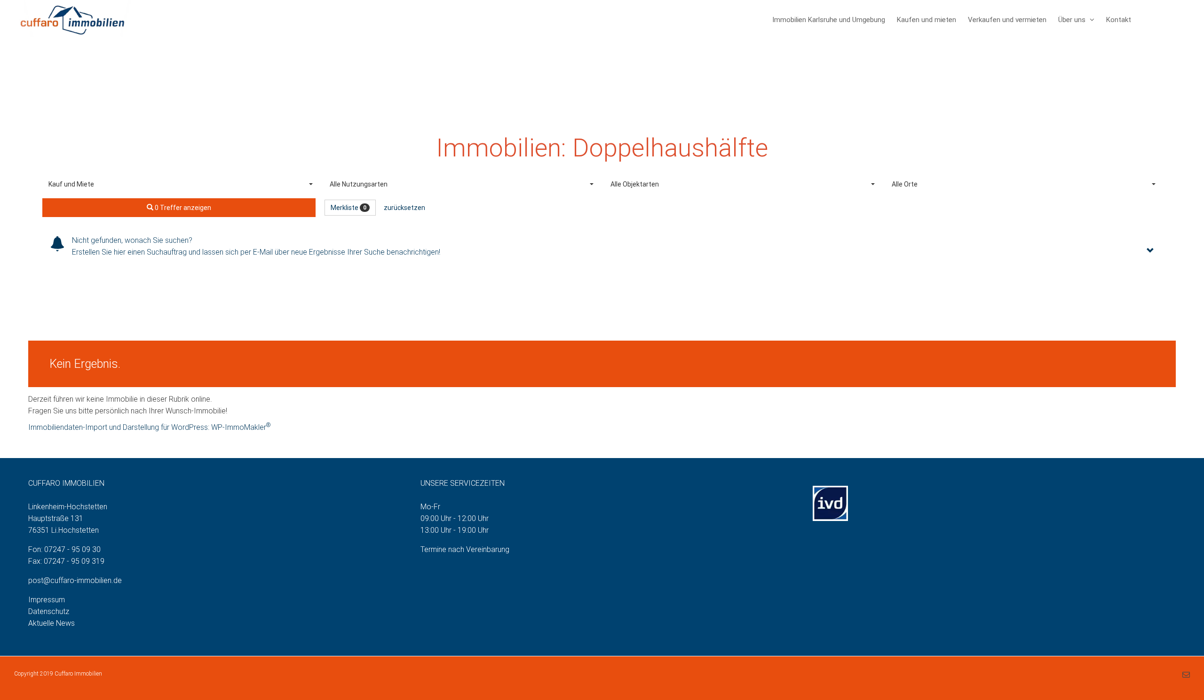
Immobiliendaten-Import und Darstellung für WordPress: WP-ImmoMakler (149, 427)
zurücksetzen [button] (404, 207)
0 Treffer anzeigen (182, 207)
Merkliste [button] (348, 207)
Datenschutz (48, 611)
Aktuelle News (51, 623)
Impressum (46, 599)
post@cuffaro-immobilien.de (75, 580)
